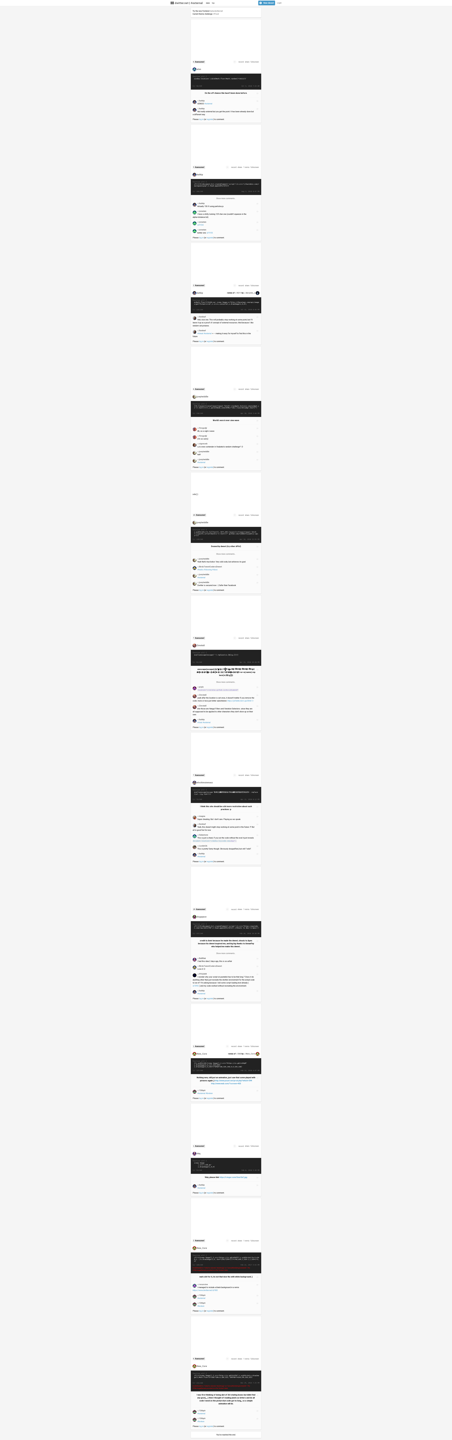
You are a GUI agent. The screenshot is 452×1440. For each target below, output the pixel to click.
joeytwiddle (202, 396)
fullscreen (255, 62)
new (208, 3)
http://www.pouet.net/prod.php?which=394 (233, 1080)
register (210, 119)
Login (279, 3)
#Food (216, 14)
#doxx (215, 570)
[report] (235, 62)
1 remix (246, 167)
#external (197, 3)
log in (201, 119)
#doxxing (208, 570)
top (213, 3)
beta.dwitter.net (216, 11)
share (247, 62)
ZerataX (201, 645)
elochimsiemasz (205, 782)
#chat (199, 722)
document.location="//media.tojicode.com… (212, 841)
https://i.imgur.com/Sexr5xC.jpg (233, 1177)
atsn (199, 69)
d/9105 (210, 233)
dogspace (201, 916)
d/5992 (196, 986)
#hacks (200, 570)
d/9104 (200, 225)
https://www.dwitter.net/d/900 (205, 1290)
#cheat (200, 333)
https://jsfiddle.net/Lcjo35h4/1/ (240, 701)
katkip (200, 174)
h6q (198, 1153)
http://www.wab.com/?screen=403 (226, 1083)
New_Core (202, 1053)
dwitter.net (181, 3)
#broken (209, 1093)
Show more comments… (226, 198)
